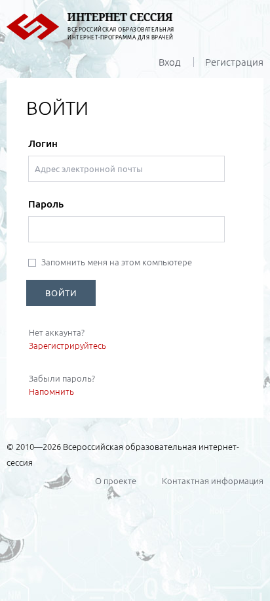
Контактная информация (212, 480)
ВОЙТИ (61, 293)
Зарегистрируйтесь (67, 345)
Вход (170, 62)
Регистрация (234, 62)
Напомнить (51, 391)
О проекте (115, 480)
